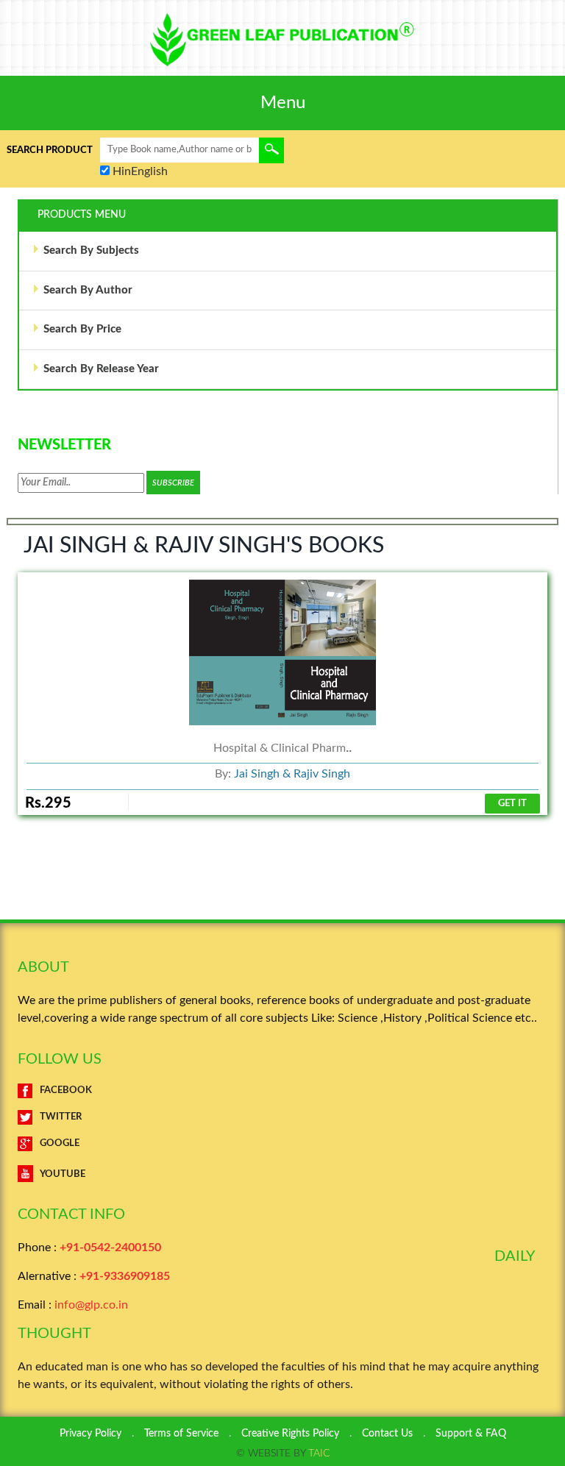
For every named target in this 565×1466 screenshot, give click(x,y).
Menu (282, 103)
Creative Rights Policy (290, 1433)
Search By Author (87, 290)
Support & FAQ (471, 1433)
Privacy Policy (90, 1433)
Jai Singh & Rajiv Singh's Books (204, 546)
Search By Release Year (101, 368)
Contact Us (387, 1433)
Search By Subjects (91, 250)
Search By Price (82, 329)
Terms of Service (181, 1433)
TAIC (319, 1453)
